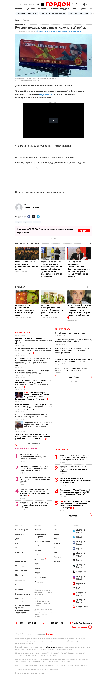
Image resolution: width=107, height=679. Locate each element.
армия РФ (27, 222)
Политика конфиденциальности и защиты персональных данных (42, 602)
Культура (19, 552)
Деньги (18, 539)
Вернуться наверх (79, 627)
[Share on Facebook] (28, 216)
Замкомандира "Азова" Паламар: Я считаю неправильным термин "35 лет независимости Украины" (75, 492)
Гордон (17, 20)
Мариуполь (58, 557)
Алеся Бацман (83, 572)
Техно (17, 557)
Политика (19, 534)
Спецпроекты (40, 582)
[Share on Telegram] (38, 216)
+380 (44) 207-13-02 (54, 623)
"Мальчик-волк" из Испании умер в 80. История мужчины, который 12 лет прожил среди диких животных (76, 457)
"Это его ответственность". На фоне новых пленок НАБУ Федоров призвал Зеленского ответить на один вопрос (33, 407)
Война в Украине (56, 279)
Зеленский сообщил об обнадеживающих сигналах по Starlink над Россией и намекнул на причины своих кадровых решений (33, 383)
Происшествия (21, 566)
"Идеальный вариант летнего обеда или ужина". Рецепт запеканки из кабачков (34, 505)
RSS (78, 588)
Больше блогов (73, 377)
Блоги (74, 9)
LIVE (36, 555)
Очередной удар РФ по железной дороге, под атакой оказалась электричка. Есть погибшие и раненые (33, 425)
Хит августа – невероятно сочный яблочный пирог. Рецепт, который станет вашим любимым (34, 468)
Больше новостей (33, 444)
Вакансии (19, 585)
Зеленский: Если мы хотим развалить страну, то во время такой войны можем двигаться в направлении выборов (32, 436)
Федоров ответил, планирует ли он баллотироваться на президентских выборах (75, 469)
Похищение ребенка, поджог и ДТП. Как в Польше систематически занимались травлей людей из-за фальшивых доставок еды (32, 362)
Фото (36, 564)
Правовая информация (20, 599)
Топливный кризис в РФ (27, 13)
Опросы (37, 573)
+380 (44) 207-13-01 (27, 623)
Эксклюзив (39, 559)
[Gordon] (58, 4)
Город (56, 525)
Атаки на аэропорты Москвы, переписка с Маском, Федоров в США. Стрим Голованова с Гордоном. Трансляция (32, 396)
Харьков (57, 548)
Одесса (57, 539)
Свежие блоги (62, 329)
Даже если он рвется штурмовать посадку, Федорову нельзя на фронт (73, 360)
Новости (19, 9)
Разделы (37, 525)
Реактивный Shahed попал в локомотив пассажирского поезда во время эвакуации (75, 480)
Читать (84, 231)
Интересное (20, 575)
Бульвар (84, 9)
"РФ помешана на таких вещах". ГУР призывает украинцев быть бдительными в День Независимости (33, 341)
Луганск (57, 561)
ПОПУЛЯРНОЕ (61, 450)
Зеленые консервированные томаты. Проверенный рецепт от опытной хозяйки (52, 310)
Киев (56, 530)
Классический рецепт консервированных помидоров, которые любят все (33, 456)
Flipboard (80, 583)
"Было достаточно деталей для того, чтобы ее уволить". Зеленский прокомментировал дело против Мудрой (33, 351)
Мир (26, 271)
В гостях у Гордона (60, 9)
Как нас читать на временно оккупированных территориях (22, 609)
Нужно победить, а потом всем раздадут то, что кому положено (71, 369)
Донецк (57, 543)
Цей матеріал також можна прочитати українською (60, 31)
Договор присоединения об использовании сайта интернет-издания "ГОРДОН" (43, 613)
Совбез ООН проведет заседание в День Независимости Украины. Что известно (32, 416)
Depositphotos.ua (49, 647)
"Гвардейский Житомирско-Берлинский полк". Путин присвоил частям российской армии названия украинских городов (78, 269)
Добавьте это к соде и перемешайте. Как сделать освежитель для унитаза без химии (35, 480)
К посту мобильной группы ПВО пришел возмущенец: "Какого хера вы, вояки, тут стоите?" (72, 350)
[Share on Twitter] (33, 216)
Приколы (26, 20)
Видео (37, 568)
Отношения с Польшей (78, 13)
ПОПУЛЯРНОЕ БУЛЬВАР (27, 449)
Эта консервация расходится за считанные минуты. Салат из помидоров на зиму (26, 310)
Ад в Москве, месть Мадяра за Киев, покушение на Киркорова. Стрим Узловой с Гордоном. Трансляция (75, 504)
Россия (19, 222)
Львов (56, 534)
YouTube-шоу (40, 577)
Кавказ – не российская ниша (70, 333)
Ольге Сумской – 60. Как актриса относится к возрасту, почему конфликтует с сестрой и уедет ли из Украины (79, 310)
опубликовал (46, 94)
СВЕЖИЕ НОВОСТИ (24, 332)
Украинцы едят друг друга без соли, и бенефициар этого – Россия (73, 341)
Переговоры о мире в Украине (52, 13)
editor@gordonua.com (83, 623)
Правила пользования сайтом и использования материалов (43, 592)
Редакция (19, 589)
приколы (37, 222)
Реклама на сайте (22, 594)
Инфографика (21, 570)
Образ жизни (20, 561)
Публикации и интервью (37, 9)
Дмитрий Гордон (80, 531)
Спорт (18, 548)
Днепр (56, 552)
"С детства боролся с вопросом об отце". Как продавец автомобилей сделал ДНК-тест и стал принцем (32, 373)
